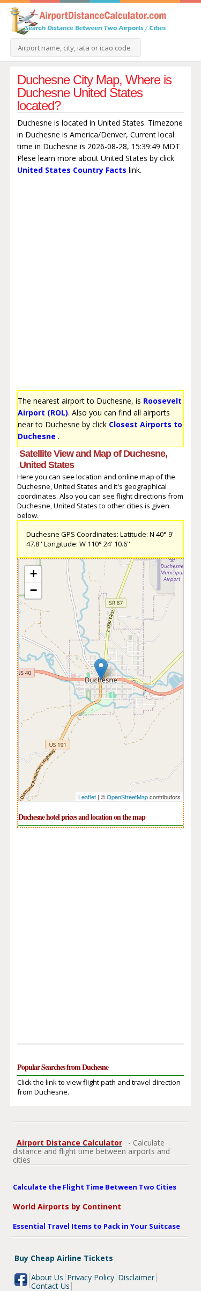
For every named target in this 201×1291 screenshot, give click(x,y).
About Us (47, 1277)
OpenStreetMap (127, 796)
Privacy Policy (90, 1277)
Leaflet (87, 796)
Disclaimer (136, 1277)
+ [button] (33, 573)
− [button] (33, 590)
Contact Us (50, 1286)
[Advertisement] (100, 285)
